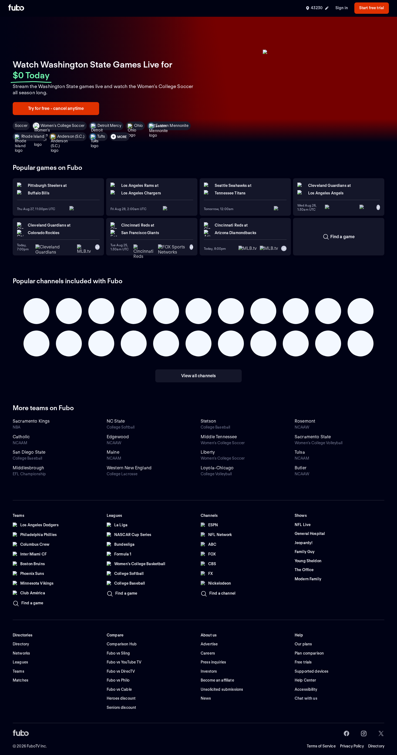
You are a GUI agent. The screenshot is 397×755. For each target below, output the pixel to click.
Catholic (21, 436)
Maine (113, 452)
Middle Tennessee (219, 436)
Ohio (138, 125)
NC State (116, 421)
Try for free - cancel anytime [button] (56, 108)
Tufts (101, 136)
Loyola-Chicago (217, 467)
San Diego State (29, 452)
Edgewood (118, 436)
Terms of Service (321, 746)
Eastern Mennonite (172, 125)
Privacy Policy (352, 746)
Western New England (129, 467)
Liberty (208, 452)
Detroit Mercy (109, 125)
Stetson (208, 421)
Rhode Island (32, 136)
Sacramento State (313, 436)
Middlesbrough (28, 467)
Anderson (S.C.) (70, 136)
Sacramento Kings (31, 421)
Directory (376, 746)
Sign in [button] (341, 8)
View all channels (198, 375)
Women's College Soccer (63, 125)
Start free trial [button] (371, 8)
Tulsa (300, 452)
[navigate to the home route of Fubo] (16, 8)
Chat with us (306, 698)
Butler (301, 467)
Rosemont (305, 421)
